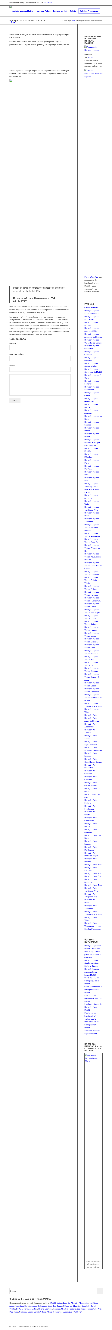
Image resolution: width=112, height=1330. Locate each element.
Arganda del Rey (21, 1306)
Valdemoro (78, 1311)
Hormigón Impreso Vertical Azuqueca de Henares (92, 556)
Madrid (53, 1303)
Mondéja (64, 1308)
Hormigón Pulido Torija (93, 885)
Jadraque (48, 1308)
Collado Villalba (40, 1311)
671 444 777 (48, 3)
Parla (16, 1311)
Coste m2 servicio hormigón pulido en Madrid (91, 980)
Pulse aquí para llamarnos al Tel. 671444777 (34, 299)
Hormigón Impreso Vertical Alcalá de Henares (91, 527)
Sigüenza (23, 1311)
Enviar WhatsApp (91, 277)
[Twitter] (92, 1326)
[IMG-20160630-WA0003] (62, 62)
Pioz (11, 1311)
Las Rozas (81, 1308)
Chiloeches (67, 1306)
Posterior (64, 57)
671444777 (92, 57)
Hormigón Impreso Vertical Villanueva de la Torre (92, 697)
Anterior (15, 57)
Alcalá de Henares (54, 1311)
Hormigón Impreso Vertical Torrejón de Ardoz (92, 677)
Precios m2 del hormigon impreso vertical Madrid (91, 1016)
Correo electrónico (17, 354)
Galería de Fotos (91, 307)
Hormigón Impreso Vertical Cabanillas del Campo (93, 565)
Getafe (59, 1303)
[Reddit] (96, 1326)
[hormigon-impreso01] (33, 62)
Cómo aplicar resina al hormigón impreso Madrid (93, 989)
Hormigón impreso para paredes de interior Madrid (91, 972)
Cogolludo (85, 1306)
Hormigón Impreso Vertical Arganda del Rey (92, 548)
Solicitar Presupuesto (92, 929)
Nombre (13, 343)
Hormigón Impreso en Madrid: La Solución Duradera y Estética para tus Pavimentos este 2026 (92, 951)
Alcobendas (83, 1303)
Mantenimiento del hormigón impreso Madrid (91, 1024)
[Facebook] (100, 1326)
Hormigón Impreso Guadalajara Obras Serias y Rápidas (91, 963)
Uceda (30, 1311)
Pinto (100, 1308)
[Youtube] (88, 1326)
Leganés (66, 1303)
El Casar (19, 1308)
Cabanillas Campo (55, 1306)
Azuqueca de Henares (38, 1306)
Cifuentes (77, 1306)
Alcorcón (74, 1303)
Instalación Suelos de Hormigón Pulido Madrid (92, 1007)
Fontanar (27, 1308)
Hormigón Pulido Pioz (92, 876)
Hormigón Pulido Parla (93, 864)
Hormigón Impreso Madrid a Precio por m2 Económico (92, 442)
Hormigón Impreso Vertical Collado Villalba (91, 580)
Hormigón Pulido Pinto (93, 873)
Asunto (12, 365)
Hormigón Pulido (90, 715)
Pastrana (72, 1308)
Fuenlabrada (91, 1308)
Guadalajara (68, 1311)
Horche (41, 1308)
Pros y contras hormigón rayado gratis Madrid (93, 998)
